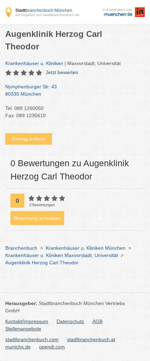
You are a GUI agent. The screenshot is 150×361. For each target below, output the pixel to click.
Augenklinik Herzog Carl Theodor (41, 262)
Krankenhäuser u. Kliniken (34, 63)
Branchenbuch (21, 248)
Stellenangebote (23, 328)
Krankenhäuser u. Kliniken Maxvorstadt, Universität (61, 255)
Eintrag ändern (28, 139)
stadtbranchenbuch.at (91, 339)
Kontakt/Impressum (26, 321)
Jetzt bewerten (62, 72)
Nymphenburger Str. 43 (31, 90)
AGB (97, 321)
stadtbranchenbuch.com (32, 339)
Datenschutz (70, 321)
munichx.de (18, 347)
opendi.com (52, 347)
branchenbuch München (43, 10)
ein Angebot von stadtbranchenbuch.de (47, 15)
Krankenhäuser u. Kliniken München (86, 248)
